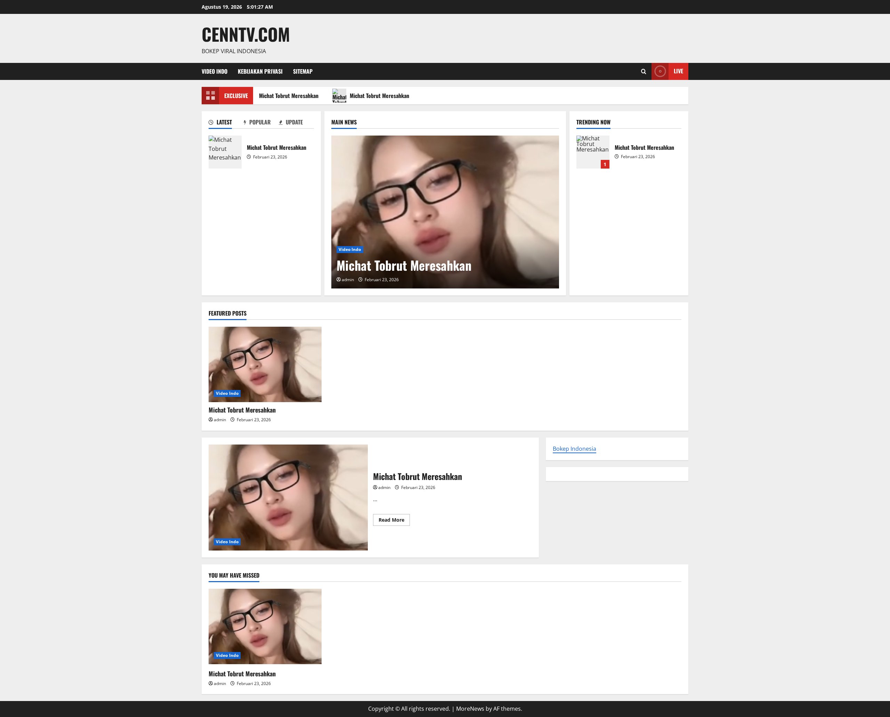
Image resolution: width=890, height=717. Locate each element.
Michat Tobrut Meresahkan (285, 95)
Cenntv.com (246, 34)
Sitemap (303, 71)
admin (348, 280)
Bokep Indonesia (574, 449)
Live (678, 71)
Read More (394, 521)
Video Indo (214, 71)
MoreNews (470, 708)
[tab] (226, 123)
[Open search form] (643, 71)
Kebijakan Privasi (260, 71)
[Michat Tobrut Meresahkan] (445, 212)
